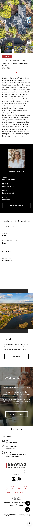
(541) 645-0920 (8, 186)
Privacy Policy (24, 515)
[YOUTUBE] (9, 492)
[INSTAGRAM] (12, 488)
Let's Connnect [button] (16, 414)
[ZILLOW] (16, 492)
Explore (16, 356)
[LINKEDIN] (19, 488)
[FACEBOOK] (6, 488)
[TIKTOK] (25, 488)
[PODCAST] (22, 492)
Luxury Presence (16, 505)
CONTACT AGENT (16, 206)
